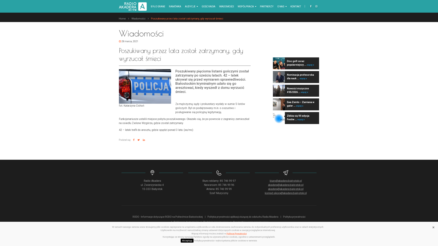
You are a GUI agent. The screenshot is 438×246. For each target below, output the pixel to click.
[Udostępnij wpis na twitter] (138, 140)
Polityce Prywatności (237, 233)
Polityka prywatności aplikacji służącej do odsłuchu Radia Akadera (243, 216)
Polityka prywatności (294, 216)
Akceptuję (187, 240)
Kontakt (296, 6)
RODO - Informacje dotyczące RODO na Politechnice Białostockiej (168, 216)
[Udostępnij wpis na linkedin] (143, 140)
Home (122, 18)
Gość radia (208, 6)
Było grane (158, 6)
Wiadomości (226, 6)
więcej (310, 65)
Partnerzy (267, 6)
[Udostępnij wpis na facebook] (133, 140)
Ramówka (175, 6)
